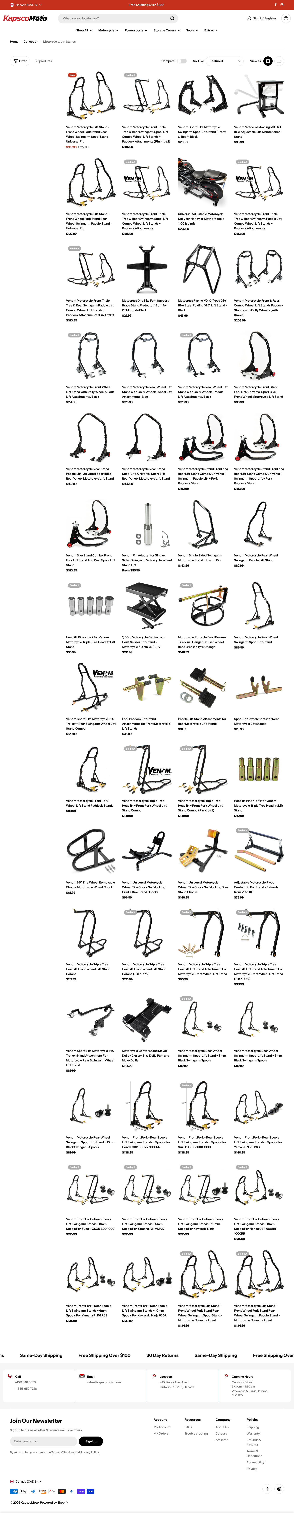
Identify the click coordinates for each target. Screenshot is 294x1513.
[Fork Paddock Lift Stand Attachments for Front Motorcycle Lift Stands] (147, 688)
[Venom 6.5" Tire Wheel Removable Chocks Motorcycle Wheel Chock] (91, 851)
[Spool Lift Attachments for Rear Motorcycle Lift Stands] (259, 688)
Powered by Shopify (54, 1502)
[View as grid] (268, 61)
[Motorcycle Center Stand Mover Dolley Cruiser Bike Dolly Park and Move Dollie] (147, 1019)
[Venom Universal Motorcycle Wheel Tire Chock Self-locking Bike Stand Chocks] (203, 851)
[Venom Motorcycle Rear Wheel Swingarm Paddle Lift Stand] (259, 524)
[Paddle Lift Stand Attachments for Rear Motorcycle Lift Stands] (203, 688)
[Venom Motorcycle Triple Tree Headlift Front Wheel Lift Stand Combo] (91, 933)
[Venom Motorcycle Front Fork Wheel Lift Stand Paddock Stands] (91, 769)
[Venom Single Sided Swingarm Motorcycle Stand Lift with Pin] (203, 524)
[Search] (172, 18)
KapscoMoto (30, 1502)
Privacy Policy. (90, 1452)
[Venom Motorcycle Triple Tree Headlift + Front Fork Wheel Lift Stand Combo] (147, 769)
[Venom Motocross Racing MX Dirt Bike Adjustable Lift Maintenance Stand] (259, 96)
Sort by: (198, 61)
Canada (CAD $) (27, 5)
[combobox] (118, 18)
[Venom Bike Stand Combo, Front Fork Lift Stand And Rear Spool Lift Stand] (91, 524)
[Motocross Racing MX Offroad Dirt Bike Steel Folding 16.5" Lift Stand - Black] (203, 269)
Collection (31, 41)
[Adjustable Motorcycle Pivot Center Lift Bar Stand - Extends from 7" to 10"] (259, 851)
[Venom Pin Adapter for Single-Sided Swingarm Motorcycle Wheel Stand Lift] (147, 524)
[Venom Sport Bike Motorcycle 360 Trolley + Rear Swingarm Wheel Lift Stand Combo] (91, 688)
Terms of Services (62, 1452)
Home (14, 41)
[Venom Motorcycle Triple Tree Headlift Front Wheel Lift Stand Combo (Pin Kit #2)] (147, 933)
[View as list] (279, 61)
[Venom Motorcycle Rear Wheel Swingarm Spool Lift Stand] (259, 606)
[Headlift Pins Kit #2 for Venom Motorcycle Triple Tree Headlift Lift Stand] (91, 606)
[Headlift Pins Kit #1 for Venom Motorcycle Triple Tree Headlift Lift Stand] (259, 769)
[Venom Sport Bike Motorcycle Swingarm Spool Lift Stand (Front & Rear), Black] (203, 96)
